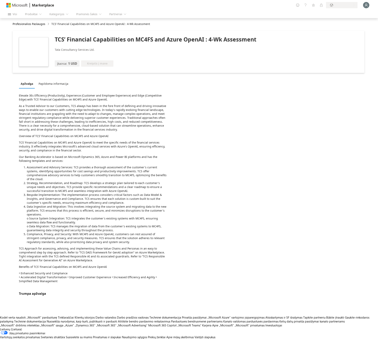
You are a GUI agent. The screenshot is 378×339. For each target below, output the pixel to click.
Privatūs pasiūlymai (194, 317)
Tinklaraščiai (66, 317)
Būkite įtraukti (335, 317)
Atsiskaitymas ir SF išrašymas (283, 317)
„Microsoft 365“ (106, 325)
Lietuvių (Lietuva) (11, 329)
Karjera (206, 325)
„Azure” (69, 325)
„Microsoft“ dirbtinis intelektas (19, 325)
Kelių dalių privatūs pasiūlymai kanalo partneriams (312, 321)
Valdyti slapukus (205, 337)
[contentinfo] (48, 24)
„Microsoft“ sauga (51, 325)
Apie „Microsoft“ (223, 325)
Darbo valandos (105, 317)
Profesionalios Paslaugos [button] (29, 24)
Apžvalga (27, 84)
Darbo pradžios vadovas (133, 317)
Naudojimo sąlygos (134, 337)
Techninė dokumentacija (165, 317)
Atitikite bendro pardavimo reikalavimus (144, 321)
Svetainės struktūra (53, 337)
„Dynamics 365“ (85, 325)
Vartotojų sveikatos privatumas (20, 337)
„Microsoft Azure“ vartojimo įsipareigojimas (236, 317)
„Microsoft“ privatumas (250, 325)
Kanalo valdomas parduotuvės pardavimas (251, 321)
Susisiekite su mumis (79, 337)
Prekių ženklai (157, 337)
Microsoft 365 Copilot (162, 325)
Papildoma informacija (53, 84)
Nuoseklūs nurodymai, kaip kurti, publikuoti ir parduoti (82, 321)
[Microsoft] (17, 5)
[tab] (28, 83)
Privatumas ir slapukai (107, 337)
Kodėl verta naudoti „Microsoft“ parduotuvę (28, 317)
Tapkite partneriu (314, 317)
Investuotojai (273, 325)
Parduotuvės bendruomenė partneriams (196, 321)
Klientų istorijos (85, 317)
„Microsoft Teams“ (189, 325)
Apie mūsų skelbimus (180, 337)
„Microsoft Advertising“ (132, 325)
